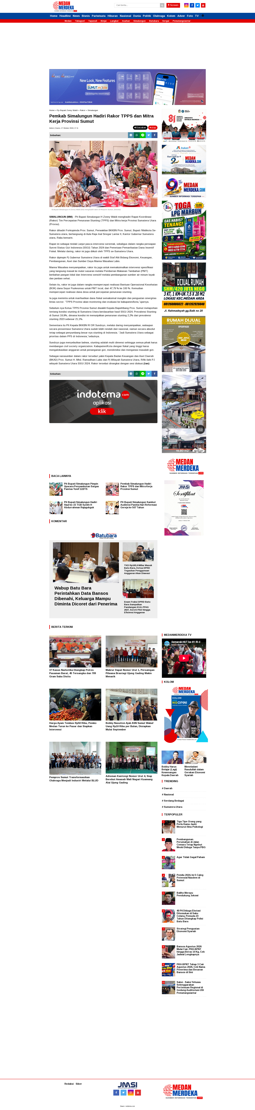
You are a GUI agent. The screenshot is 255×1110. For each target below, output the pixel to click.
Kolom (171, 15)
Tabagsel (80, 21)
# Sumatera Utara (172, 807)
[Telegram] (131, 135)
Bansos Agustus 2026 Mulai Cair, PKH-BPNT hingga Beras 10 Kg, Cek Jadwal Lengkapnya (191, 950)
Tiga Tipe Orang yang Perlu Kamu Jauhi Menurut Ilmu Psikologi (190, 824)
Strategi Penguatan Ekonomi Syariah (188, 930)
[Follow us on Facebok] (116, 1093)
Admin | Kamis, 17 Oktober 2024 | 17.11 (63, 128)
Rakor (82, 110)
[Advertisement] (127, 48)
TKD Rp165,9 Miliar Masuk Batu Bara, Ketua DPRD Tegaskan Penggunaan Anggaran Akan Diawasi (138, 569)
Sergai (165, 21)
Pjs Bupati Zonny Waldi (67, 110)
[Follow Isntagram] (131, 1093)
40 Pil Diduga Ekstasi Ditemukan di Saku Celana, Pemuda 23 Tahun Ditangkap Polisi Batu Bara (190, 916)
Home (53, 15)
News (76, 15)
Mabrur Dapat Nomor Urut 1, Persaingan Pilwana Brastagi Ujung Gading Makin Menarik (130, 673)
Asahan (126, 21)
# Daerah (167, 788)
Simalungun (139, 21)
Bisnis (86, 15)
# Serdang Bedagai (173, 800)
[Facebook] (154, 135)
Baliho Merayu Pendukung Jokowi (187, 894)
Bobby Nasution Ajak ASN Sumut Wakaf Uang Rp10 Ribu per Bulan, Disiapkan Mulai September (129, 726)
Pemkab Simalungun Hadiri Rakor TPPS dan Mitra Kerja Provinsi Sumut (136, 486)
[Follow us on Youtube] (138, 1093)
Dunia (137, 15)
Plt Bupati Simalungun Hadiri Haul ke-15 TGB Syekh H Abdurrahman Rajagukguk (80, 505)
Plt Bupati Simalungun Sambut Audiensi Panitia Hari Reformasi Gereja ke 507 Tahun (138, 505)
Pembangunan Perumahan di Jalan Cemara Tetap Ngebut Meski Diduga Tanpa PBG (191, 843)
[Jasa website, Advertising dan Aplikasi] (103, 425)
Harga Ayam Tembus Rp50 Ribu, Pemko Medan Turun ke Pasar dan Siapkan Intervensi (73, 726)
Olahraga (159, 15)
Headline (65, 15)
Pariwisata (99, 15)
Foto (190, 15)
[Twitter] (149, 135)
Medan (68, 21)
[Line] (143, 135)
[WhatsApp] (137, 135)
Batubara (154, 21)
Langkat (114, 21)
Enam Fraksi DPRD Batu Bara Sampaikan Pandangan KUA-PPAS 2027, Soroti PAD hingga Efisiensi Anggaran (137, 607)
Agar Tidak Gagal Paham (191, 857)
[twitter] (197, 5)
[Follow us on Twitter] (123, 1093)
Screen (173, 5)
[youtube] (203, 5)
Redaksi (69, 1084)
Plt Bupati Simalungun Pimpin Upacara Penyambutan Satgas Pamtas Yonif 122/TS (81, 486)
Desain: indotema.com (127, 1106)
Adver (181, 15)
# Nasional (168, 794)
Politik (147, 15)
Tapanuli (92, 21)
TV (197, 15)
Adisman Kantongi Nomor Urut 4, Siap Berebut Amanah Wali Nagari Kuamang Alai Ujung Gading (129, 779)
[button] (202, 14)
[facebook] (192, 5)
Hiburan (113, 15)
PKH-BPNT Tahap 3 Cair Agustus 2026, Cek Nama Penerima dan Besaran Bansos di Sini (191, 968)
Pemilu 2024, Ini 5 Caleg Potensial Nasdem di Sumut (190, 878)
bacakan (141, 127)
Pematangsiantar (182, 21)
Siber (79, 1084)
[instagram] (186, 5)
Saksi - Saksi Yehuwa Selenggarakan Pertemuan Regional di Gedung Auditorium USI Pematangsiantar (190, 987)
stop (153, 127)
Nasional (125, 15)
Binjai (104, 21)
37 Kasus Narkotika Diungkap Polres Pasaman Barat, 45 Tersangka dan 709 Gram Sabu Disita (72, 673)
